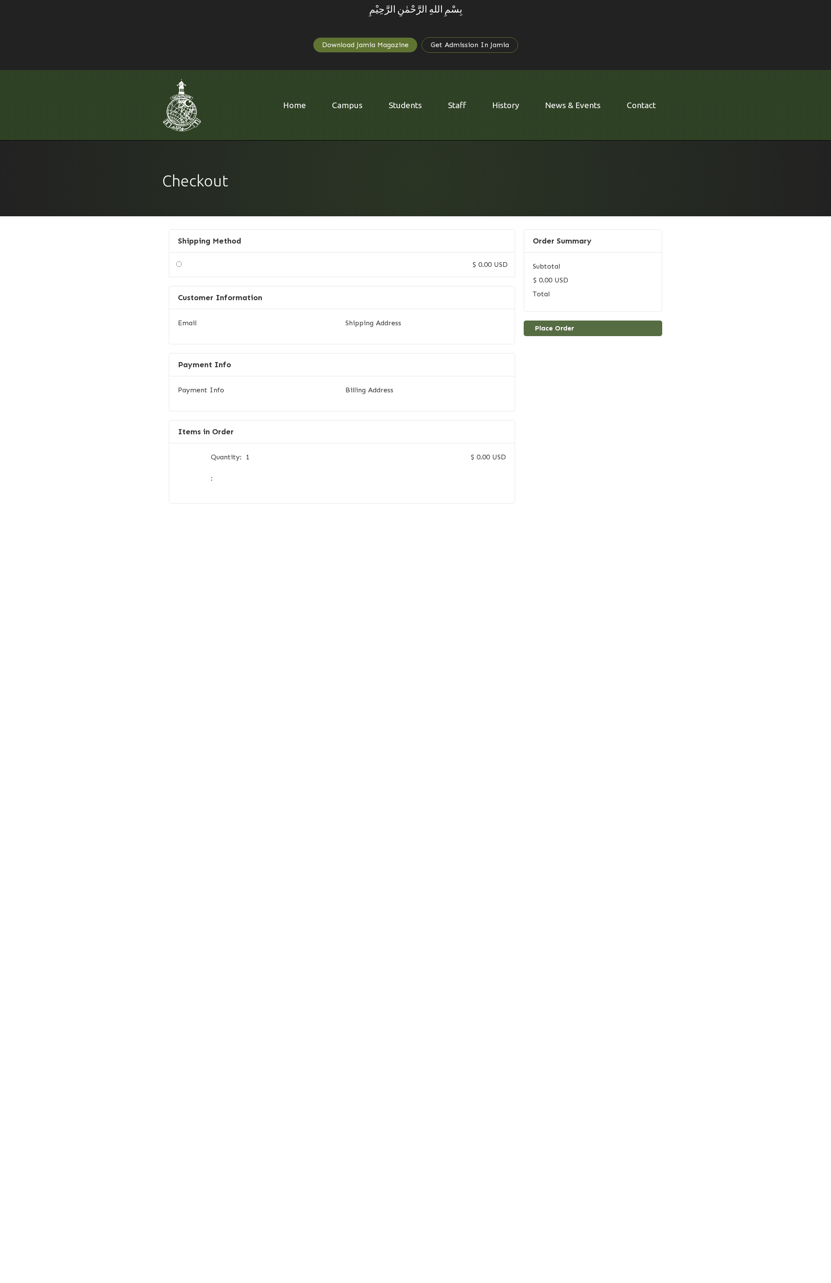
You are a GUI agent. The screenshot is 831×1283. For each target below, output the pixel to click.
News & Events (573, 105)
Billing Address (369, 390)
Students (405, 105)
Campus (347, 105)
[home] (182, 105)
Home (294, 105)
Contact (641, 105)
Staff (457, 105)
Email (187, 323)
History (505, 105)
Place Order (554, 328)
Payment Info (201, 390)
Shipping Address (373, 323)
